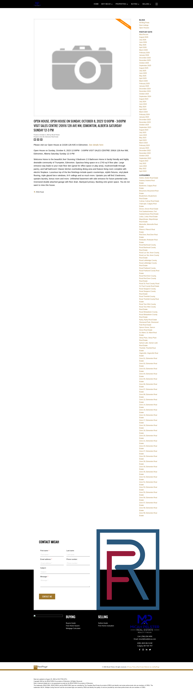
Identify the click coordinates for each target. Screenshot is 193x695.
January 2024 (144, 117)
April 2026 (143, 47)
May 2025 (142, 76)
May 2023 (142, 137)
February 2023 (144, 145)
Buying (134, 4)
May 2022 (142, 168)
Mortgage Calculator (73, 628)
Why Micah (106, 4)
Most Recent (143, 34)
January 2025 (144, 86)
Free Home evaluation (106, 626)
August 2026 (143, 37)
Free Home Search (73, 626)
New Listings (143, 25)
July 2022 (142, 163)
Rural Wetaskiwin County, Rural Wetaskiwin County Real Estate (148, 314)
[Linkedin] (146, 649)
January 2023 (144, 148)
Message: (44, 576)
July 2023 (142, 132)
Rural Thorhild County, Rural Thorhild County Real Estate (149, 299)
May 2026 (142, 45)
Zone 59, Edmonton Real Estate (49, 137)
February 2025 (144, 83)
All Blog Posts (144, 22)
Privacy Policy (131, 667)
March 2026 (143, 50)
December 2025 (145, 58)
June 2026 (143, 42)
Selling (145, 4)
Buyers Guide (71, 623)
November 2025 (145, 60)
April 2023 (143, 140)
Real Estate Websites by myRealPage (148, 667)
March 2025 (143, 81)
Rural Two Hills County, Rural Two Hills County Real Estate (147, 306)
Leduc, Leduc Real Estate (148, 216)
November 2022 (145, 153)
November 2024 (145, 91)
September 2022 (145, 158)
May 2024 (142, 107)
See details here (96, 145)
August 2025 (143, 68)
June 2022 (143, 166)
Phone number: (71, 559)
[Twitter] (150, 649)
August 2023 (143, 130)
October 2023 (144, 125)
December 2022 (145, 150)
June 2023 (143, 135)
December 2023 (145, 119)
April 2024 (143, 109)
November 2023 (145, 122)
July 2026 (142, 40)
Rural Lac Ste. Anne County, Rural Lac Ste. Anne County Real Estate (149, 255)
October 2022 (144, 156)
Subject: (43, 568)
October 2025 (144, 63)
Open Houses (144, 28)
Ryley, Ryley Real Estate (148, 320)
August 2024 (143, 99)
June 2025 (143, 73)
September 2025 (145, 65)
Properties (121, 4)
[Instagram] (143, 649)
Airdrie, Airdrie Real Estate (148, 178)
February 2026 (144, 52)
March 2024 (143, 112)
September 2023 (145, 127)
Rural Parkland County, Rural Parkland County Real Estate (149, 270)
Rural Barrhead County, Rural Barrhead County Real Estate (147, 247)
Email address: (45, 559)
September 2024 (145, 96)
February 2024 (144, 114)
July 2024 (142, 101)
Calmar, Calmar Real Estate (149, 201)
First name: (44, 550)
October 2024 (144, 94)
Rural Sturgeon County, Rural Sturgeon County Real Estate (147, 291)
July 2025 (142, 71)
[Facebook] (139, 649)
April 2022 (143, 171)
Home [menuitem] (96, 4)
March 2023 (143, 143)
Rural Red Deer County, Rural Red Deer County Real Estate (147, 278)
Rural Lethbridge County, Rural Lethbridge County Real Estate (148, 263)
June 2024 (143, 104)
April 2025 (143, 78)
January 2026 (144, 55)
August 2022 (143, 161)
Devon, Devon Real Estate (148, 209)
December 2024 (145, 89)
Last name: (70, 550)
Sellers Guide (103, 623)
